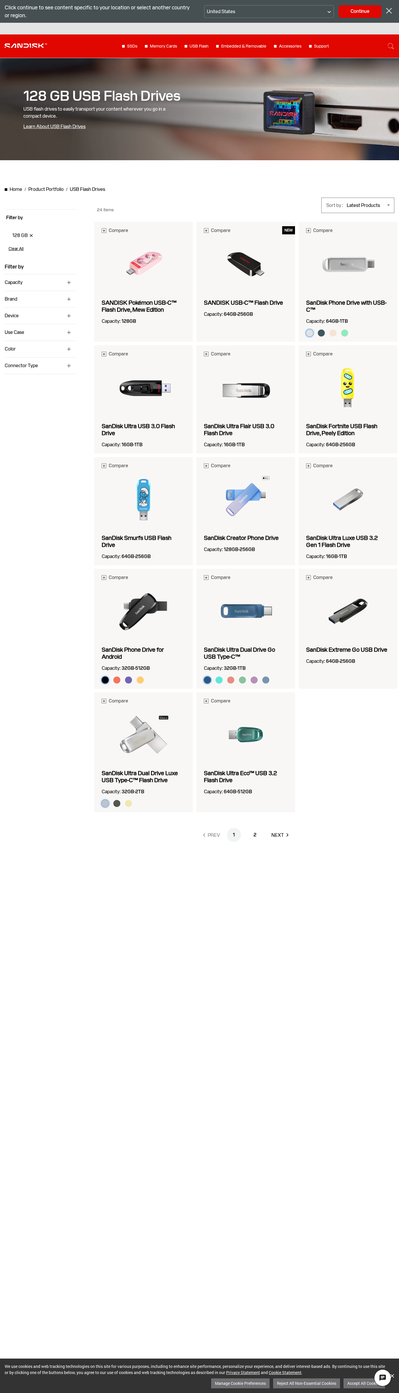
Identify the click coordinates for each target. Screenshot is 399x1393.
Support (321, 46)
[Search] (390, 46)
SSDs (132, 46)
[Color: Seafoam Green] (344, 333)
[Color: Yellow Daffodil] (140, 680)
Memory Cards (163, 46)
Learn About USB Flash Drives (54, 126)
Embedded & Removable (243, 46)
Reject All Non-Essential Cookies (306, 1383)
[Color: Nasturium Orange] (116, 680)
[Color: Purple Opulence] (128, 680)
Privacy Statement (243, 1372)
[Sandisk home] (26, 45)
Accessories (290, 46)
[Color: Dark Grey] (116, 803)
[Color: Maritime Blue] (321, 333)
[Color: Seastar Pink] (332, 333)
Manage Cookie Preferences (240, 1383)
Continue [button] (360, 11)
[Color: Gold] (128, 803)
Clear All (16, 248)
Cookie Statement (285, 1372)
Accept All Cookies (364, 1383)
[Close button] (389, 11)
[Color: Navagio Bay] (265, 680)
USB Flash (199, 46)
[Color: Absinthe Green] (242, 680)
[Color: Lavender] (254, 680)
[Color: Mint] (219, 680)
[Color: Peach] (230, 680)
